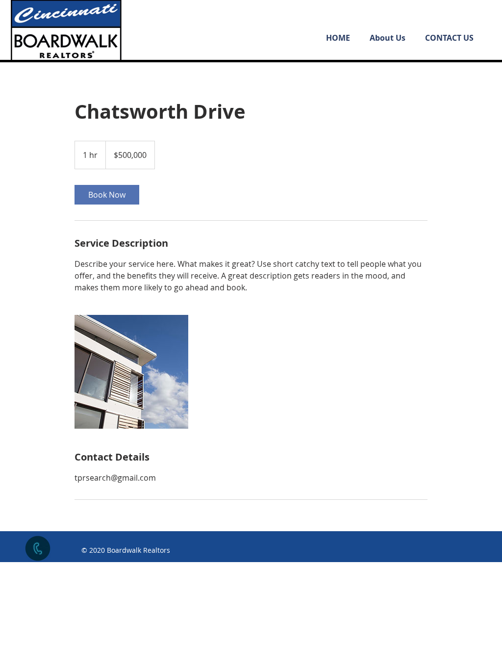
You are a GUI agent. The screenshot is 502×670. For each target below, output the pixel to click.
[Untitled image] (131, 372)
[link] (107, 195)
